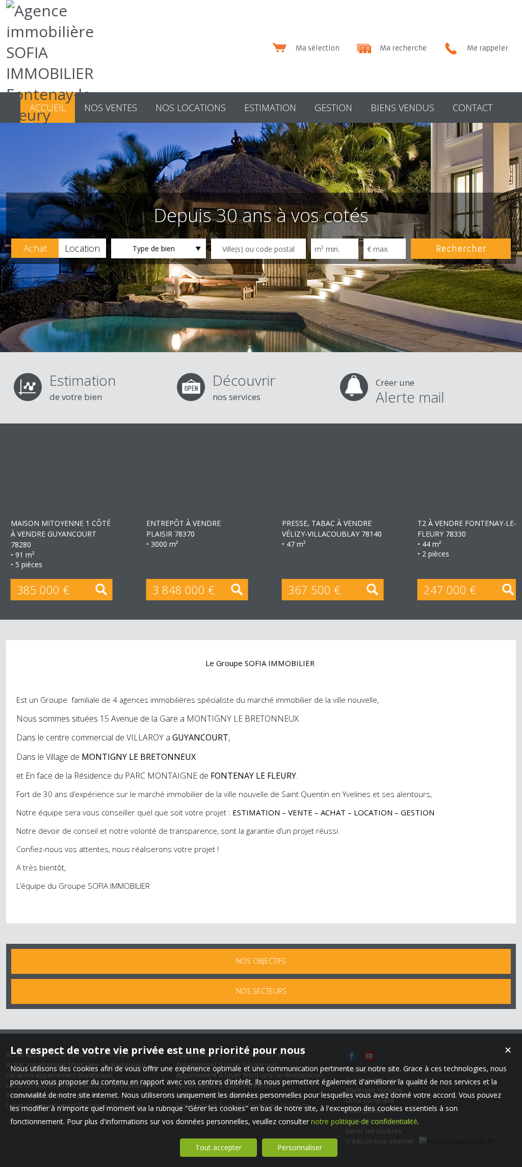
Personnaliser (299, 1147)
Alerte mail (410, 392)
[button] (35, 248)
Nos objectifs (261, 961)
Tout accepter (218, 1147)
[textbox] (258, 248)
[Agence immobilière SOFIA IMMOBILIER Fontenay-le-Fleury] (54, 114)
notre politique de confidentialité (364, 1121)
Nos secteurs (261, 991)
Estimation (82, 386)
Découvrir (244, 386)
